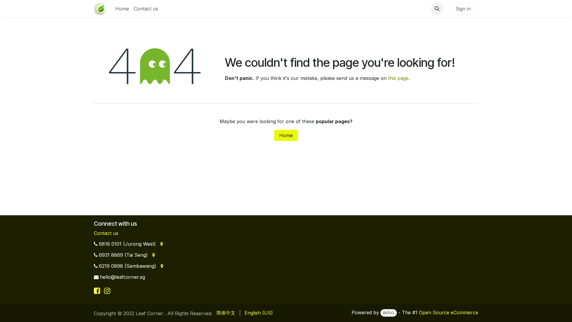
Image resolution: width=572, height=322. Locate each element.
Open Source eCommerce (448, 312)
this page (398, 78)
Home (286, 135)
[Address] (161, 244)
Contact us (106, 233)
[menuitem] (122, 9)
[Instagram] (107, 290)
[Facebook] (98, 290)
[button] (437, 8)
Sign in (463, 9)
